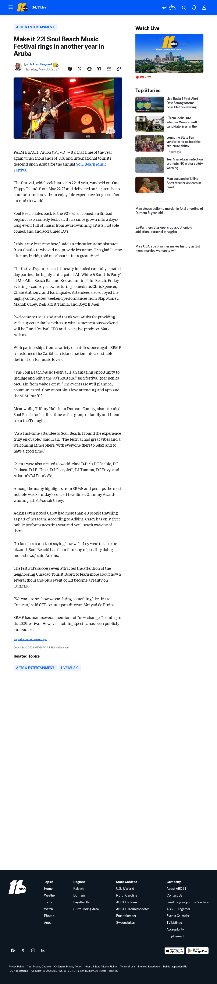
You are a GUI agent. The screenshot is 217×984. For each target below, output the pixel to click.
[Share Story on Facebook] (70, 68)
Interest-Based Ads (149, 966)
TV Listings (174, 922)
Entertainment (126, 916)
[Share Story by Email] (109, 68)
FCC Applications (18, 971)
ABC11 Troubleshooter (132, 909)
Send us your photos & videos (188, 902)
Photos (49, 916)
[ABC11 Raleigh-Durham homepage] (22, 7)
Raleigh (78, 888)
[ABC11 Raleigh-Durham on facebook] (12, 950)
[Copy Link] (118, 68)
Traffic (48, 902)
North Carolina (126, 895)
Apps (47, 922)
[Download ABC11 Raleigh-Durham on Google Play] (197, 950)
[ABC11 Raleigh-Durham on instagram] (33, 950)
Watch (48, 909)
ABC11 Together (178, 909)
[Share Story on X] (79, 68)
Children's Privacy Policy (68, 966)
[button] (10, 7)
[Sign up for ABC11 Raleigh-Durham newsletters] (43, 950)
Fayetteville (81, 902)
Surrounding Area (86, 909)
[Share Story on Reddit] (89, 68)
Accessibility (175, 929)
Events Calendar (178, 916)
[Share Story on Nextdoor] (99, 68)
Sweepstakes (125, 922)
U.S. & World (125, 888)
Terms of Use (127, 966)
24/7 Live (39, 7)
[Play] (169, 53)
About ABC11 (176, 888)
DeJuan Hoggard (40, 64)
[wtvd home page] (17, 887)
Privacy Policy (16, 966)
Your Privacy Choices (39, 966)
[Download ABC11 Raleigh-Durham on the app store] (174, 950)
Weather (50, 895)
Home (48, 888)
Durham (79, 895)
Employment (175, 936)
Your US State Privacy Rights (101, 966)
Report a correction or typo (30, 639)
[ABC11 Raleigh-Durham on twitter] (23, 950)
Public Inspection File (175, 966)
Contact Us (174, 895)
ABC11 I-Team (126, 902)
